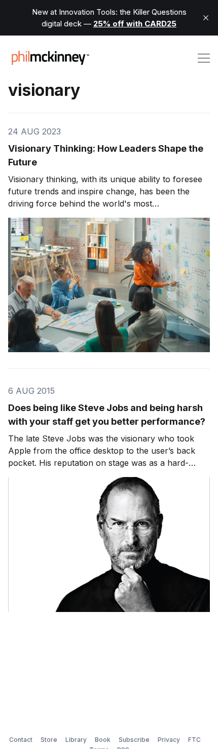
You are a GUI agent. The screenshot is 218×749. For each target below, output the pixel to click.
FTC (194, 739)
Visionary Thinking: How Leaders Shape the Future (105, 155)
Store (49, 739)
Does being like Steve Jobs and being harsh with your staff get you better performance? (106, 414)
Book (103, 739)
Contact (20, 739)
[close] (206, 18)
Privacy (169, 739)
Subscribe (134, 739)
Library (76, 739)
